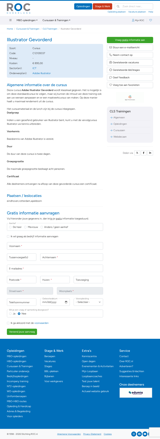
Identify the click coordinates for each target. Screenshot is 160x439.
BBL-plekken (51, 371)
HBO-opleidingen (16, 361)
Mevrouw (33, 227)
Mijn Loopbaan (90, 371)
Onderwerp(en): (18, 73)
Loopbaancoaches (92, 376)
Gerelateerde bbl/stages (126, 69)
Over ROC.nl (126, 361)
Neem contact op (122, 54)
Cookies (108, 434)
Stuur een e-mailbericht (126, 47)
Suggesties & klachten (131, 371)
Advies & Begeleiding (18, 411)
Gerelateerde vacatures (126, 62)
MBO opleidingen (26, 20)
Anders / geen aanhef (56, 227)
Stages (48, 366)
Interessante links (129, 376)
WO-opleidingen (16, 391)
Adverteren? (126, 366)
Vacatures (49, 361)
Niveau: (13, 58)
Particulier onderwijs (18, 371)
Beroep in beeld (90, 386)
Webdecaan (120, 136)
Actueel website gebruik (95, 391)
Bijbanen (49, 376)
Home (10, 29)
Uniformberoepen (17, 396)
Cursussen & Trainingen (55, 20)
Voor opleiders (15, 416)
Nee (24, 313)
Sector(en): (15, 68)
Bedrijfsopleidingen (17, 376)
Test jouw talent (91, 381)
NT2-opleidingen (16, 386)
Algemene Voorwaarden (69, 434)
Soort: (12, 48)
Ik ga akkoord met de (30, 322)
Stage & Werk (102, 6)
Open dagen (88, 361)
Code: (12, 53)
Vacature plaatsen (137, 11)
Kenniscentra (89, 356)
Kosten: (13, 63)
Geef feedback (121, 77)
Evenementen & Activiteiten (98, 366)
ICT (34, 68)
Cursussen (119, 130)
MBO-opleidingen (16, 356)
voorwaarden (41, 322)
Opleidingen (83, 6)
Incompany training (17, 381)
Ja (14, 313)
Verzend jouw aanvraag (22, 331)
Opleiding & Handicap (19, 406)
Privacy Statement (92, 434)
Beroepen (49, 356)
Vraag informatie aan (130, 39)
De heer (17, 227)
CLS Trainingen (50, 29)
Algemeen (119, 117)
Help (150, 11)
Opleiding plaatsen (117, 11)
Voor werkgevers (53, 381)
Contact (124, 356)
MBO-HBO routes (16, 401)
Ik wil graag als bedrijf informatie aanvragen (34, 236)
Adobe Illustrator (41, 73)
